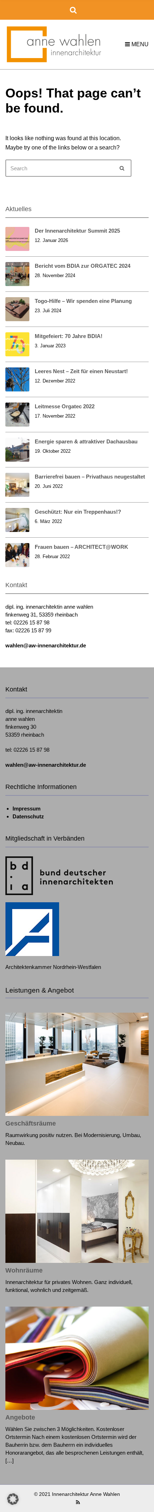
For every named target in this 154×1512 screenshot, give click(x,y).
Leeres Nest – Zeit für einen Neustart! (81, 371)
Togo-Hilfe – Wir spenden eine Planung (83, 301)
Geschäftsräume (30, 1123)
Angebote (20, 1417)
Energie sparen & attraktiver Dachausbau (86, 441)
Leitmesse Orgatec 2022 (65, 406)
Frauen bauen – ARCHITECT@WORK (81, 547)
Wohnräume (24, 1270)
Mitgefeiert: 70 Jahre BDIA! (68, 336)
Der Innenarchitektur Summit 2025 (77, 231)
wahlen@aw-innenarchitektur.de (45, 645)
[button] (13, 1499)
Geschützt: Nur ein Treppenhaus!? (78, 512)
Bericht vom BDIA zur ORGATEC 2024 (82, 266)
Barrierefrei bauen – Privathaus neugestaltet (90, 477)
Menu (139, 44)
